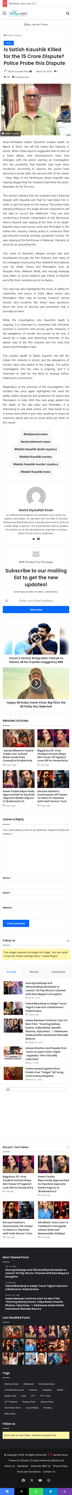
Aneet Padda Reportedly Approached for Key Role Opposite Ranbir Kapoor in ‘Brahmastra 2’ (19, 796)
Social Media (32, 1407)
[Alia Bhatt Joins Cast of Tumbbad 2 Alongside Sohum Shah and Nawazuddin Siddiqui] (53, 1210)
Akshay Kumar (12, 1384)
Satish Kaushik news (36, 471)
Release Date (29, 1401)
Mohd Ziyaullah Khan (18, 71)
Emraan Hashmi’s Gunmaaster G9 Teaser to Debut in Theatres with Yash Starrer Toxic (52, 796)
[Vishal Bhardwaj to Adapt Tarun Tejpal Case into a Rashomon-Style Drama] (13, 1008)
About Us (10, 1466)
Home (9, 35)
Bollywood (29, 1384)
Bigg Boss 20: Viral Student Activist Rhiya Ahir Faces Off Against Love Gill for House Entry (52, 755)
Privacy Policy (60, 1466)
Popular (11, 971)
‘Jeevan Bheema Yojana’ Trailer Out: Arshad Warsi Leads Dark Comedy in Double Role (18, 755)
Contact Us (49, 1471)
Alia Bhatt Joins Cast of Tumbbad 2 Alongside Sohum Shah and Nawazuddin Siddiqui (53, 1228)
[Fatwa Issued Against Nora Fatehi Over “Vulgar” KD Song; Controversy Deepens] (13, 1073)
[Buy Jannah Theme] (36, 24)
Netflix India (10, 1395)
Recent (34, 971)
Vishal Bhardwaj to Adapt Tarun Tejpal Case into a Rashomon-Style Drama (46, 1007)
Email (7, 892)
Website (7, 907)
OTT (33, 1395)
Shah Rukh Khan (13, 1407)
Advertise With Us (41, 1466)
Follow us (9, 1424)
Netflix (60, 1390)
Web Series (10, 1413)
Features (33, 1390)
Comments (58, 971)
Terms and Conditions (29, 1471)
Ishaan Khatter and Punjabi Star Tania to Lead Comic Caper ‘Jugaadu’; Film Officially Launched (46, 1053)
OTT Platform (11, 1401)
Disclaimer (22, 1466)
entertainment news (37, 441)
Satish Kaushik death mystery (36, 449)
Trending (47, 1407)
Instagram (47, 1390)
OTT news (45, 1395)
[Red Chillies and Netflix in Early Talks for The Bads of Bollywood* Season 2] (58, 1345)
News (18, 35)
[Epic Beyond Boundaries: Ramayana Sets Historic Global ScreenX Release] (58, 1359)
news (23, 1395)
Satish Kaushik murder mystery (36, 464)
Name (7, 877)
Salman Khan (47, 1401)
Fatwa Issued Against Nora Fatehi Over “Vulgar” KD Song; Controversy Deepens (45, 1072)
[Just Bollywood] (18, 13)
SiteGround (57, 1460)
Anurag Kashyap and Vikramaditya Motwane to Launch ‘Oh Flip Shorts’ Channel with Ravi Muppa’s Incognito (46, 988)
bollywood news (36, 434)
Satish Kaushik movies (36, 456)
